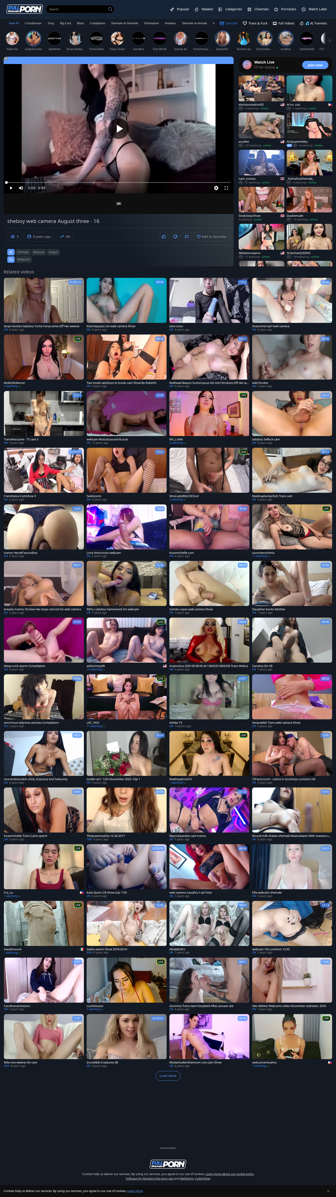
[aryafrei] (261, 129)
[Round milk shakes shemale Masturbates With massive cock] (292, 814)
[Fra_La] (44, 871)
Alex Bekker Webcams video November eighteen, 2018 (289, 1005)
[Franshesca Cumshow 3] (44, 475)
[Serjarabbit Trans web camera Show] (292, 701)
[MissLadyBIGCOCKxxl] (209, 475)
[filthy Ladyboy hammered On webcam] (127, 588)
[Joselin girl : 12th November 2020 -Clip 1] (127, 758)
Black (80, 23)
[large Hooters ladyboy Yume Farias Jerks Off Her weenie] (44, 305)
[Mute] (21, 188)
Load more (168, 1076)
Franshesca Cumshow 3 (20, 496)
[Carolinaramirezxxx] (44, 985)
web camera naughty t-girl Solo (190, 892)
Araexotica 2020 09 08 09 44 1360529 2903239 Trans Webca (208, 665)
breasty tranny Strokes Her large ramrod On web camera (42, 609)
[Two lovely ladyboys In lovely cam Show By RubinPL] (127, 361)
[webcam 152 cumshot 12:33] (292, 928)
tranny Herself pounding (20, 552)
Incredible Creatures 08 (102, 1062)
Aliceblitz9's (177, 949)
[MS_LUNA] (209, 418)
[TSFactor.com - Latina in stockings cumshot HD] (292, 758)
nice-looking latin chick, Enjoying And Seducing (35, 779)
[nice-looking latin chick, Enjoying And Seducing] (44, 758)
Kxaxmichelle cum (181, 552)
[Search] (110, 9)
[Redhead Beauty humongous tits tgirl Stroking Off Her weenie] (209, 361)
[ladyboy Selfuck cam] (292, 418)
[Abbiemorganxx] (261, 241)
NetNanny (187, 1178)
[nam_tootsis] (261, 167)
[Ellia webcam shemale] (292, 871)
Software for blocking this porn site (150, 1178)
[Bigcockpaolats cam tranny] (209, 814)
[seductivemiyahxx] (292, 1041)
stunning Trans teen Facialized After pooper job (201, 1005)
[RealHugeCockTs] (209, 758)
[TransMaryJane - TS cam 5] (44, 418)
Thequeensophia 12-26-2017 (106, 835)
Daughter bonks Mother (268, 609)
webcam (38, 252)
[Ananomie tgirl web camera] (292, 305)
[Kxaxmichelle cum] (209, 531)
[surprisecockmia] (292, 531)
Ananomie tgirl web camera (270, 326)
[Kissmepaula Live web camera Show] (127, 305)
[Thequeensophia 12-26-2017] (127, 814)
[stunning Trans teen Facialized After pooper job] (209, 985)
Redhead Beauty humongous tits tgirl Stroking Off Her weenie (208, 382)
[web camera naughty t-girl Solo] (209, 871)
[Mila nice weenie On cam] (44, 1041)
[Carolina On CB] (292, 645)
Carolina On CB (262, 665)
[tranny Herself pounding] (44, 531)
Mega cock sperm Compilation (24, 665)
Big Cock (65, 23)
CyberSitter (203, 1178)
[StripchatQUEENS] (309, 241)
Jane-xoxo (176, 326)
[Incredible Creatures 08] (127, 1041)
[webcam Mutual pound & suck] (127, 418)
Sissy (51, 23)
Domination (151, 23)
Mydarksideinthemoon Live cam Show (195, 1062)
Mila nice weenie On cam (20, 1062)
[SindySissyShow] (261, 204)
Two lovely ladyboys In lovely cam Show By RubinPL (122, 382)
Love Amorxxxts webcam (104, 552)
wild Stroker (260, 382)
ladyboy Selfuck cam (266, 439)
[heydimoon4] (44, 928)
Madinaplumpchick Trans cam (272, 496)
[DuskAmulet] (309, 204)
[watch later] (9, 283)
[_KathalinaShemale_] (309, 167)
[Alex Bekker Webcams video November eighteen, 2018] (292, 985)
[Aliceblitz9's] (209, 928)
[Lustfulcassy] (127, 985)
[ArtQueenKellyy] (309, 129)
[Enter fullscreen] (226, 188)
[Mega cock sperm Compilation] (44, 645)
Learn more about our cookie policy (229, 1174)
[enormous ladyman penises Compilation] (44, 701)
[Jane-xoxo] (209, 305)
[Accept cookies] (328, 1191)
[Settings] (216, 188)
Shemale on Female (194, 23)
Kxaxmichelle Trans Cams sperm (25, 835)
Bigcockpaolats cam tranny (187, 835)
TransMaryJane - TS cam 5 (21, 439)
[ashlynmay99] (127, 645)
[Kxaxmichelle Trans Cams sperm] (44, 814)
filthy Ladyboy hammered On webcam (113, 609)
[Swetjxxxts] (127, 475)
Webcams (23, 259)
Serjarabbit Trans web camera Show (276, 722)
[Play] (118, 128)
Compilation (97, 23)
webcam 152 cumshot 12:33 (271, 949)
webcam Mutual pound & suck (107, 439)
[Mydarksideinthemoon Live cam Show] (209, 1041)
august (53, 252)
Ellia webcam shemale (267, 892)
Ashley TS (175, 722)
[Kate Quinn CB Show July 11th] (127, 871)
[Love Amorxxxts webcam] (127, 531)
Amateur (170, 23)
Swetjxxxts (94, 496)
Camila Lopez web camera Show (191, 609)
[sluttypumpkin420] (261, 92)
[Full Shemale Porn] (24, 9)
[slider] (118, 182)
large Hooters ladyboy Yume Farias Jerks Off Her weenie (41, 326)
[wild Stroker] (292, 361)
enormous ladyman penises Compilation (31, 722)
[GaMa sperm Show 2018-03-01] (127, 928)
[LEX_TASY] (127, 701)
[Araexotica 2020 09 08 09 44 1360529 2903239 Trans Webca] (209, 645)
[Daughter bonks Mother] (292, 588)
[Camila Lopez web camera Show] (209, 588)
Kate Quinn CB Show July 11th (107, 892)
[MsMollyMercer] (44, 361)
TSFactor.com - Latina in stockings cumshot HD (283, 779)
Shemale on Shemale (124, 23)
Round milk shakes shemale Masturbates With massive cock (292, 835)
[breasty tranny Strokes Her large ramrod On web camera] (44, 588)
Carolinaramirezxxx (17, 1005)
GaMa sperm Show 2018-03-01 (107, 949)
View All (14, 23)
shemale (23, 252)
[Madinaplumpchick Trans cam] (292, 475)
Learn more (135, 1191)
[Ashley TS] (209, 701)
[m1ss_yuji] (309, 92)
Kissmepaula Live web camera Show (111, 326)
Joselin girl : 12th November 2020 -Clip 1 (113, 779)
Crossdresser (33, 23)
